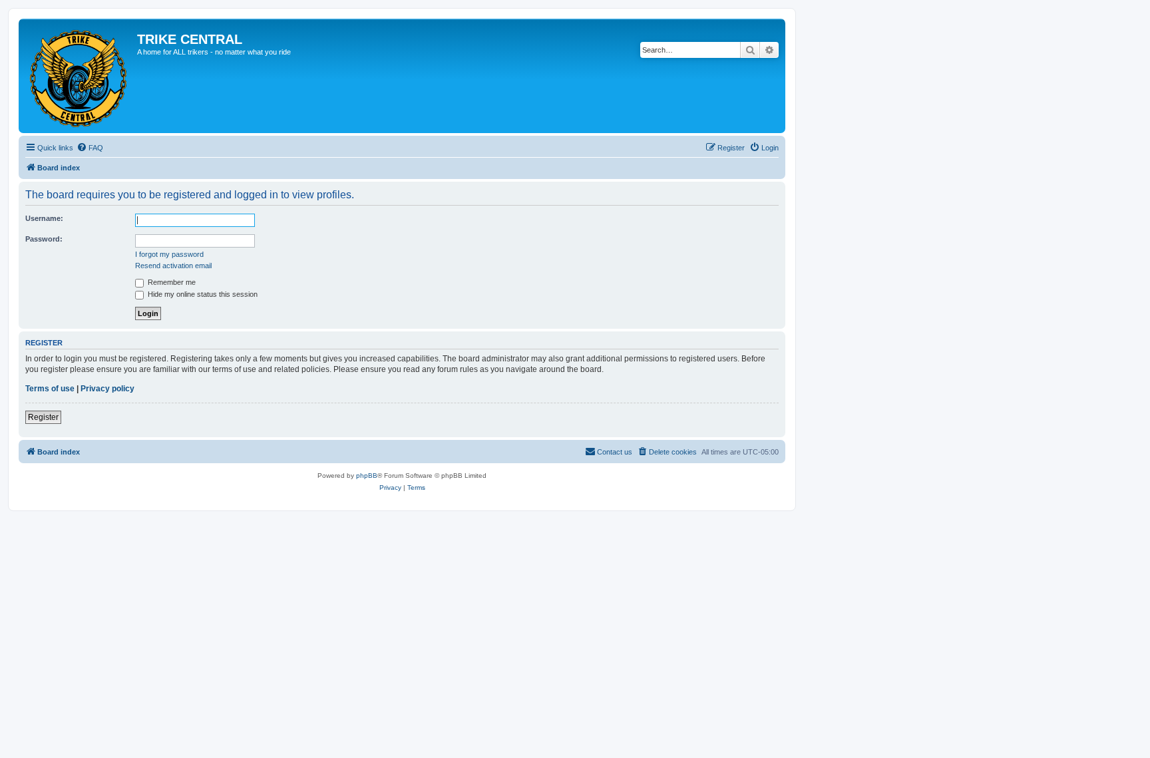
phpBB (366, 475)
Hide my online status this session (202, 294)
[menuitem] (90, 148)
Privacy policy (107, 388)
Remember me (171, 282)
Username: (44, 218)
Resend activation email (173, 266)
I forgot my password (169, 254)
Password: (44, 239)
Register (43, 417)
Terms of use (50, 388)
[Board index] (79, 76)
